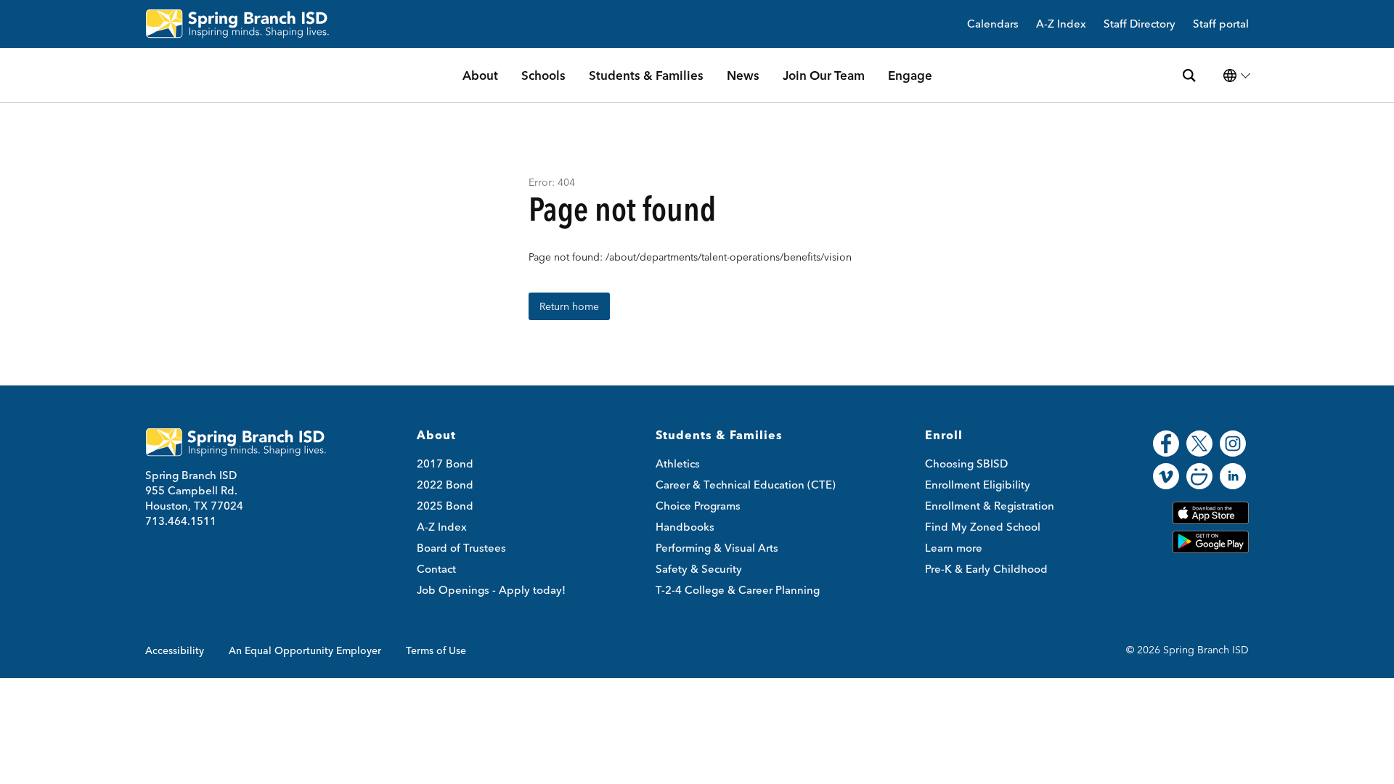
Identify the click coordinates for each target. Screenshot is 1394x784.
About (480, 75)
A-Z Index (1061, 24)
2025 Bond (445, 506)
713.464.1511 (180, 521)
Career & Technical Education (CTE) (746, 484)
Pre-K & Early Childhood (986, 569)
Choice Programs (698, 506)
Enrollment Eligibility (977, 484)
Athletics (678, 463)
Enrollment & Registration (989, 506)
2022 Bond (445, 484)
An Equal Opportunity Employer (305, 650)
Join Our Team (824, 75)
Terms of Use (436, 650)
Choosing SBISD (966, 463)
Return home (569, 306)
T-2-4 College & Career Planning (738, 590)
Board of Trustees (461, 548)
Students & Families (646, 75)
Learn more (953, 548)
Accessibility (174, 650)
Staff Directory (1139, 24)
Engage (910, 75)
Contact (436, 569)
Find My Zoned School (982, 527)
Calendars (993, 24)
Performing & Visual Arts (717, 548)
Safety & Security (699, 569)
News (743, 75)
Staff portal (1221, 24)
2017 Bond (445, 463)
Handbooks (685, 527)
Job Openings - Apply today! (491, 590)
